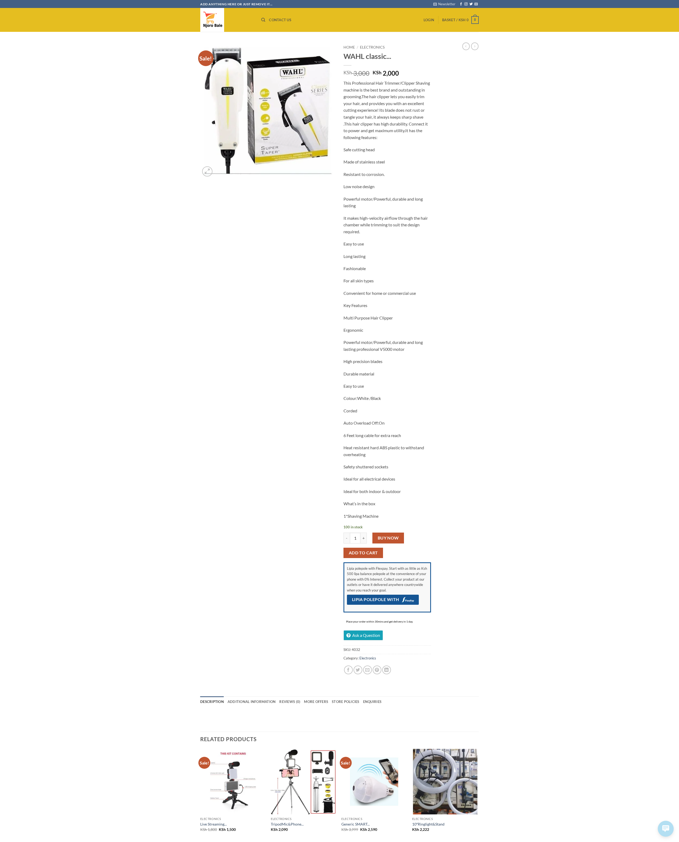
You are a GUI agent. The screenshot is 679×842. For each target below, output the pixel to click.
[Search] (263, 20)
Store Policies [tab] (345, 701)
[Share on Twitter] (358, 670)
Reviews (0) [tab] (289, 701)
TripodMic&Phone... (287, 824)
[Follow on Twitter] (471, 4)
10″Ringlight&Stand (428, 824)
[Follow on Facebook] (461, 4)
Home (349, 47)
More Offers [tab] (316, 701)
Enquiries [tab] (372, 701)
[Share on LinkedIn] (386, 670)
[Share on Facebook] (348, 670)
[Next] (477, 794)
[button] (444, 4)
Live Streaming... (213, 824)
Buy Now (388, 538)
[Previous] (200, 794)
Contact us (280, 20)
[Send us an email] (476, 4)
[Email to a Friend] (367, 670)
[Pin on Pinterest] (377, 670)
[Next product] (466, 46)
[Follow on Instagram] (466, 4)
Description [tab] (212, 701)
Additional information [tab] (252, 701)
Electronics (372, 47)
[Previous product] (474, 46)
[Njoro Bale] (226, 20)
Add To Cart (363, 552)
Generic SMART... (355, 824)
